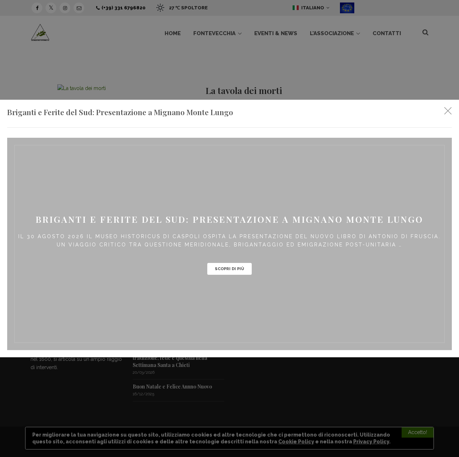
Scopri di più (229, 269)
